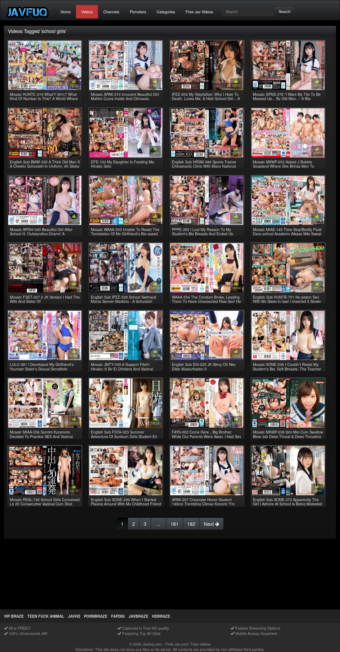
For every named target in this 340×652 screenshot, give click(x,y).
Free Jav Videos (199, 11)
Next (209, 523)
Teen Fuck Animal (45, 616)
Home (66, 11)
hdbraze (161, 616)
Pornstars (138, 11)
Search (285, 11)
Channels (111, 11)
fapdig (118, 616)
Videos (87, 11)
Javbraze (138, 616)
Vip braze (14, 616)
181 (174, 523)
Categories (166, 11)
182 (191, 523)
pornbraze (95, 616)
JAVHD (74, 616)
